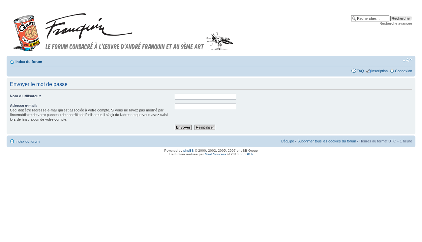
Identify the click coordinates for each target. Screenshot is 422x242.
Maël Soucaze (215, 154)
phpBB (188, 150)
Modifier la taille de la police (407, 60)
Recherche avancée (395, 23)
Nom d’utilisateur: (25, 96)
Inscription (379, 71)
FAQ (360, 71)
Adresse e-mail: (23, 105)
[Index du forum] (123, 29)
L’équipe (287, 141)
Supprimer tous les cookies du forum (326, 141)
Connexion (403, 71)
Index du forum (28, 62)
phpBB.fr (246, 154)
